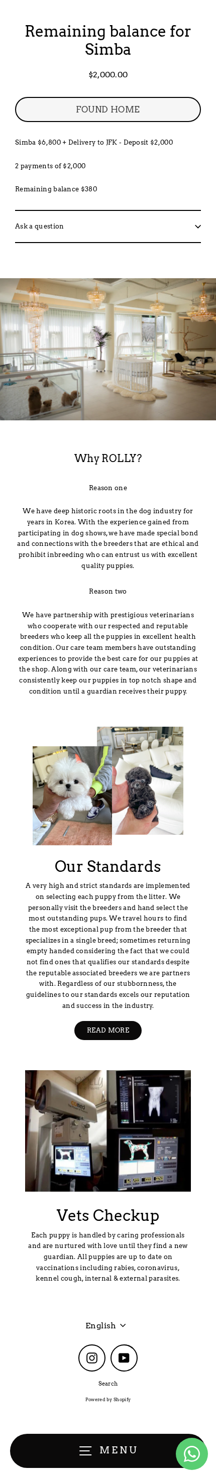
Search (108, 1383)
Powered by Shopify (108, 1399)
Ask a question (39, 226)
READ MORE (108, 1030)
